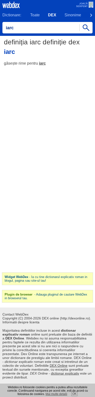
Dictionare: (11, 15)
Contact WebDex (15, 314)
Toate (35, 15)
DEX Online (58, 365)
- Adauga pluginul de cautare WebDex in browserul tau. (46, 296)
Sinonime (73, 15)
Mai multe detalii (56, 394)
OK (74, 394)
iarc (42, 63)
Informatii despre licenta (20, 322)
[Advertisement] (47, 119)
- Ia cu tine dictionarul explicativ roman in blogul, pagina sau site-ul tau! (46, 278)
